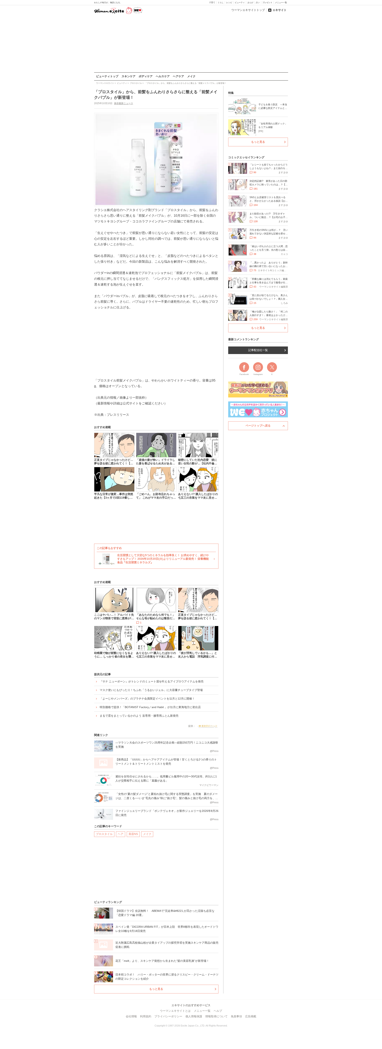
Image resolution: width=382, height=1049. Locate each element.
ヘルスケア (163, 76)
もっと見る (156, 988)
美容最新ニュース (123, 103)
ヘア (120, 834)
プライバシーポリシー (168, 1016)
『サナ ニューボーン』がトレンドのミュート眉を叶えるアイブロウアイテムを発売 (152, 681)
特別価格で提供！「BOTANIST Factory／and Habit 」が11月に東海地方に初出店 (150, 707)
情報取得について (216, 1016)
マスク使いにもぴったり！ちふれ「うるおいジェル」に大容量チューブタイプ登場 (151, 690)
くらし (221, 2)
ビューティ (240, 2)
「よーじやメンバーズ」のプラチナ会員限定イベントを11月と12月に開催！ (147, 698)
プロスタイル (104, 834)
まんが (250, 2)
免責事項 (236, 1016)
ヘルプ (218, 1010)
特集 (231, 92)
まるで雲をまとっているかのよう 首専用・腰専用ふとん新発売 (139, 715)
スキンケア (128, 76)
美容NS (133, 834)
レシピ (229, 2)
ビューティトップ (107, 76)
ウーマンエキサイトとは (175, 1010)
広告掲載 (250, 1016)
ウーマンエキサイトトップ (248, 10)
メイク (191, 76)
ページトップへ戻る (258, 425)
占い (258, 2)
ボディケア (146, 76)
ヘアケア (178, 76)
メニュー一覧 (281, 2)
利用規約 (145, 1016)
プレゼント (267, 2)
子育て (212, 2)
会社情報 (131, 1016)
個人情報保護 (193, 1016)
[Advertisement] (191, 43)
